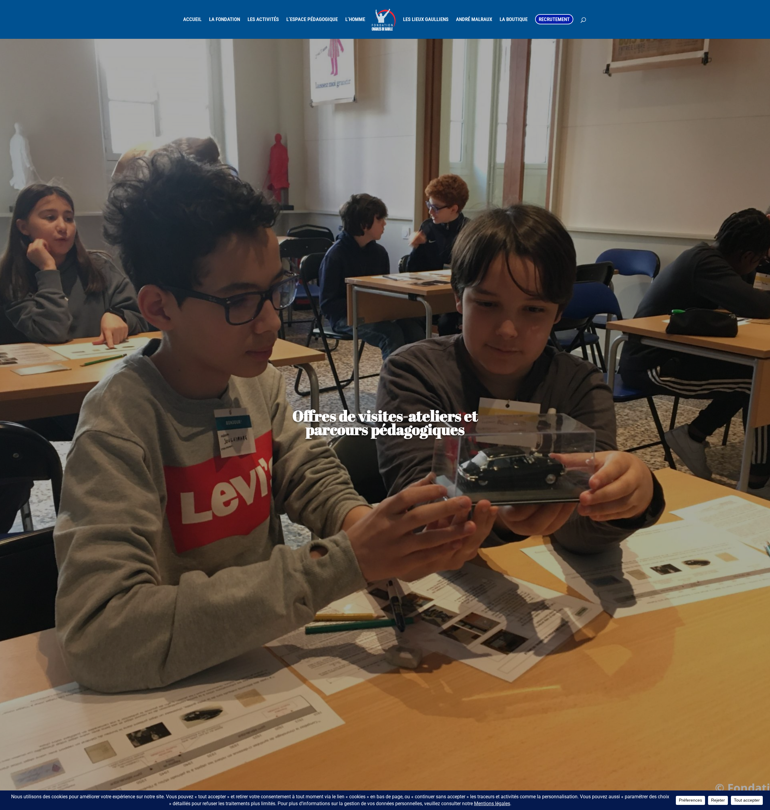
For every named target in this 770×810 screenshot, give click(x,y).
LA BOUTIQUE (514, 19)
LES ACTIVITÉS (263, 19)
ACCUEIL (192, 19)
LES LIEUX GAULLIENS (425, 19)
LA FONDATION (224, 19)
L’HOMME (355, 19)
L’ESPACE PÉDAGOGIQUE (312, 19)
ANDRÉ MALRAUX (474, 19)
